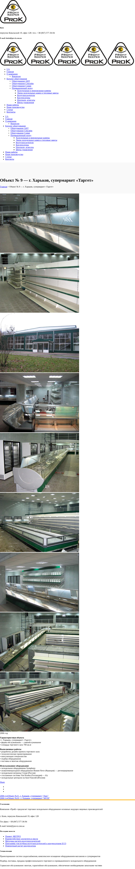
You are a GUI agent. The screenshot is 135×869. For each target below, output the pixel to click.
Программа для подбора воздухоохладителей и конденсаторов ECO (35, 843)
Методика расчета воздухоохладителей (22, 841)
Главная (3, 187)
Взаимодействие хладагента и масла (21, 839)
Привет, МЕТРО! (13, 836)
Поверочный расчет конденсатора (20, 846)
